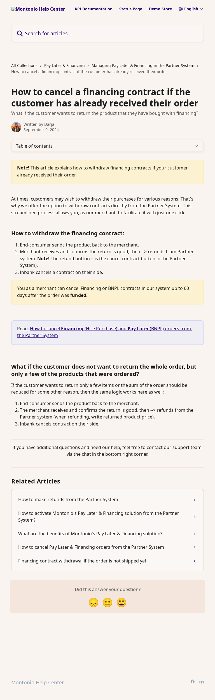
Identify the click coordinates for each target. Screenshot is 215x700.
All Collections (24, 65)
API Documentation (93, 9)
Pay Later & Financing (64, 65)
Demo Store (160, 9)
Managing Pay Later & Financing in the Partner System (143, 65)
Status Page (130, 9)
